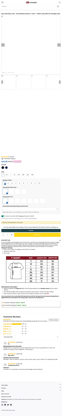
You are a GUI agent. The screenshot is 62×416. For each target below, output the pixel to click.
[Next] (59, 45)
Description (5, 240)
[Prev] (3, 45)
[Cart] (59, 2)
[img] (11, 342)
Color (3, 165)
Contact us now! (6, 396)
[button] (5, 157)
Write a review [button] (54, 320)
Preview (31, 230)
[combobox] (31, 6)
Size (2, 172)
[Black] (2, 167)
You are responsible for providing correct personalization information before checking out (30, 227)
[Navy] (6, 167)
